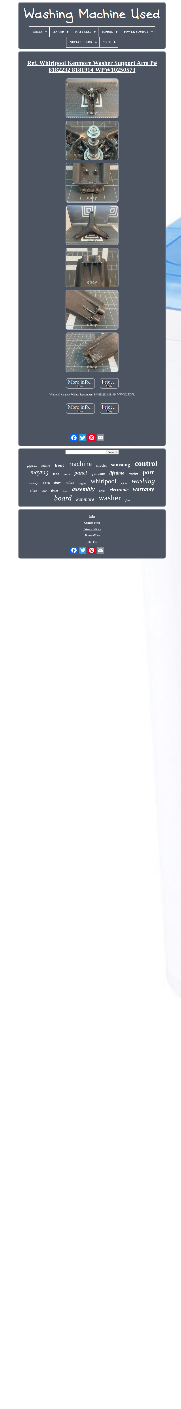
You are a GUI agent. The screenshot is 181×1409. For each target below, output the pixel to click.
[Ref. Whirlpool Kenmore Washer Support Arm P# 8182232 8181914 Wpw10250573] (92, 99)
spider (124, 483)
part (148, 472)
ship (46, 483)
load (56, 474)
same (45, 465)
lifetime (116, 473)
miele (70, 482)
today (33, 482)
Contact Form (92, 522)
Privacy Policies (92, 529)
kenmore (85, 499)
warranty (143, 489)
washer (110, 497)
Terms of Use (92, 535)
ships (33, 490)
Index (92, 516)
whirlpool (103, 481)
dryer (102, 490)
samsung (120, 464)
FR (95, 541)
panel (80, 473)
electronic (119, 489)
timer (54, 490)
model (101, 465)
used (44, 490)
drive (57, 483)
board (63, 498)
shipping (82, 483)
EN (89, 541)
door (65, 491)
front (59, 465)
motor (133, 473)
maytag (39, 472)
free (127, 500)
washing (143, 481)
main (67, 474)
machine (80, 463)
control (146, 463)
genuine (98, 473)
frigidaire (32, 466)
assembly (83, 489)
